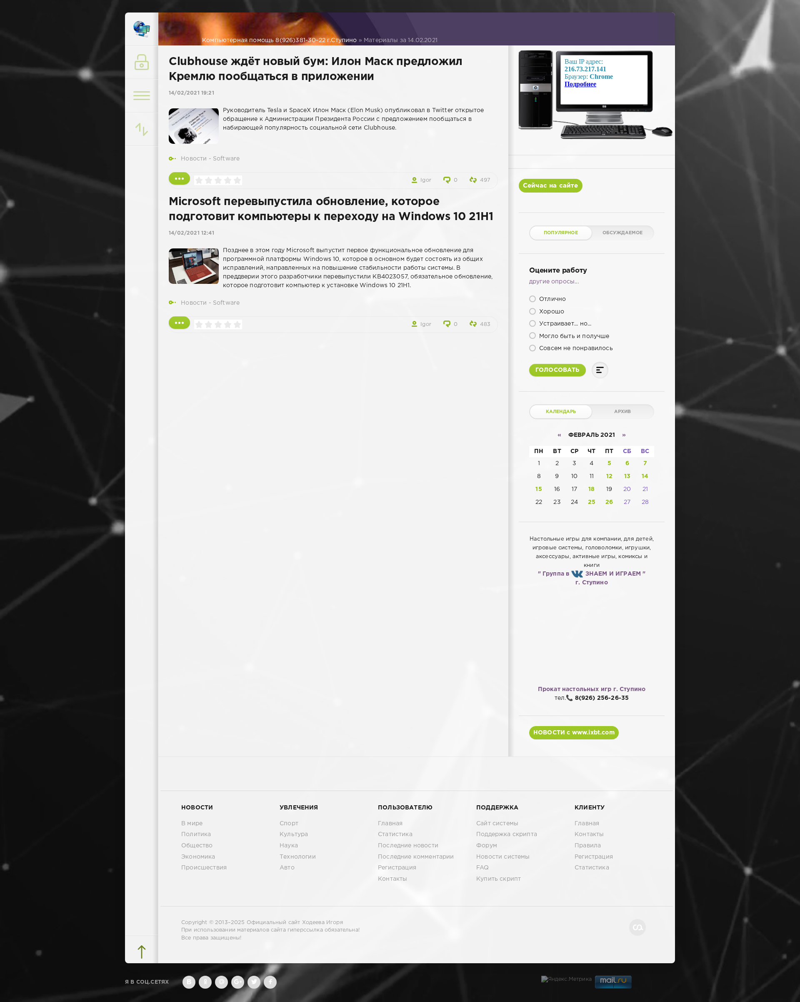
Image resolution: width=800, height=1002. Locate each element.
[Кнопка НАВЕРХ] (141, 952)
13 (627, 476)
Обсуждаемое (622, 233)
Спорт (289, 823)
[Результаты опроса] (600, 370)
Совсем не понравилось (575, 348)
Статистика (395, 834)
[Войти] (141, 62)
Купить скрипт (498, 879)
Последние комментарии (416, 856)
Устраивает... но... (564, 323)
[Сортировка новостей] (141, 129)
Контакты (392, 879)
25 (591, 502)
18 (591, 489)
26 (609, 502)
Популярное (561, 233)
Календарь (561, 412)
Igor (425, 180)
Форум (486, 845)
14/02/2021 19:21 (191, 93)
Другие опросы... (554, 281)
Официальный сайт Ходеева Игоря (295, 922)
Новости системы (503, 856)
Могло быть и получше (574, 336)
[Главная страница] (141, 29)
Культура (294, 834)
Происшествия (204, 867)
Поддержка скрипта (506, 834)
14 (645, 476)
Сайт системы (497, 823)
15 (538, 489)
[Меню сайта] (141, 96)
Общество (196, 845)
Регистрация (397, 867)
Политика (196, 834)
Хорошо (551, 311)
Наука (289, 845)
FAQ (482, 867)
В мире (191, 823)
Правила (588, 845)
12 (609, 476)
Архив (622, 412)
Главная (390, 823)
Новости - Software (210, 158)
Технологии (298, 856)
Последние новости (408, 845)
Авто (287, 867)
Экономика (198, 856)
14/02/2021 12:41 (191, 233)
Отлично (552, 299)
